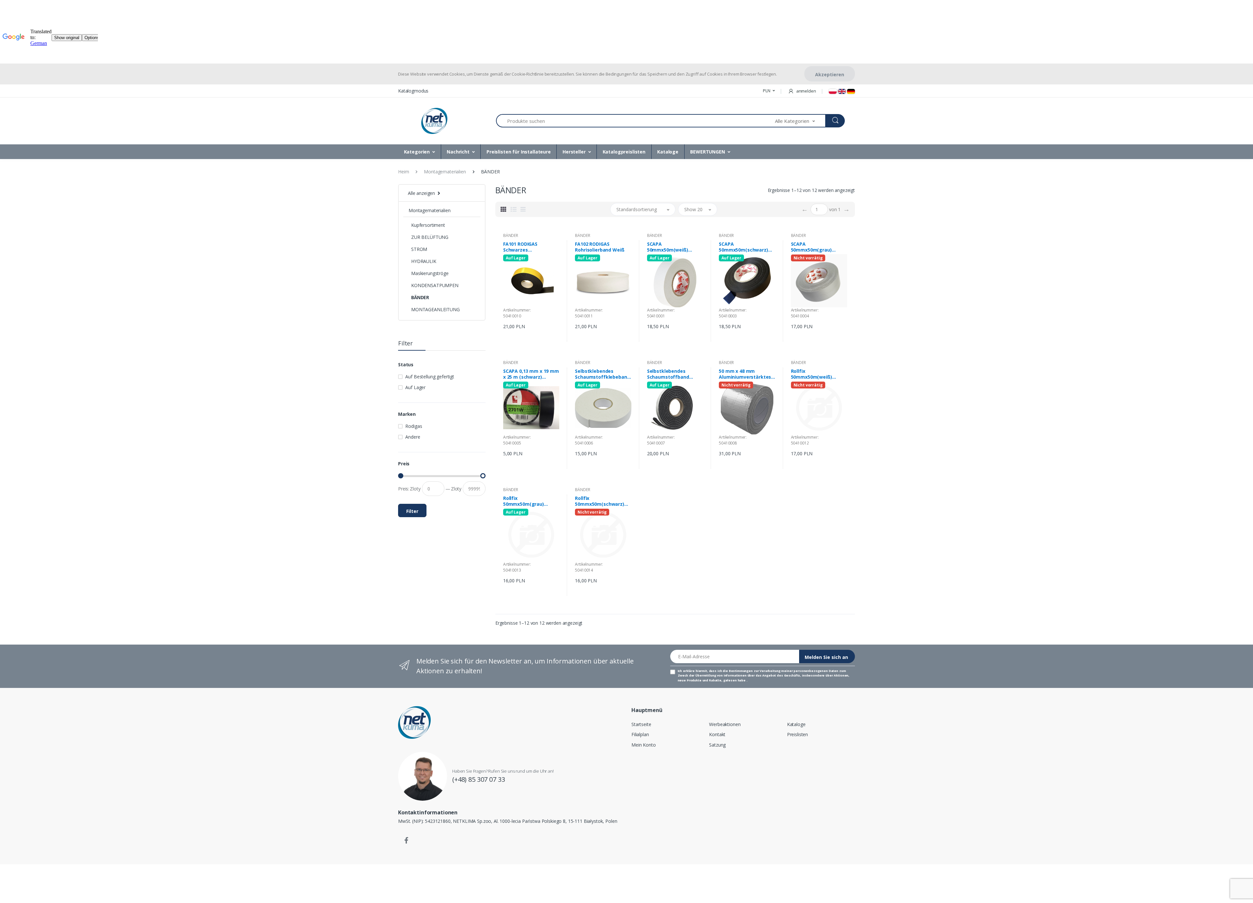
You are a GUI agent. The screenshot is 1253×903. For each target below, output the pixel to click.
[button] (769, 91)
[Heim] (434, 121)
